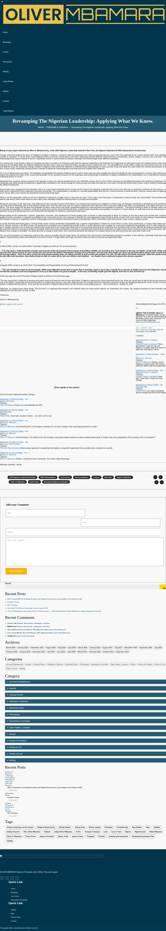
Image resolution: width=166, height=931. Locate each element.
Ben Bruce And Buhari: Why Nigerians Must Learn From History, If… (41, 630)
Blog (12, 913)
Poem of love (30, 836)
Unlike (162, 354)
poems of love (77, 836)
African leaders (65, 827)
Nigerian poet (140, 832)
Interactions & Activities (99, 664)
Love (106, 832)
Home (5, 32)
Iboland (47, 832)
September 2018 (36, 647)
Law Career (15, 896)
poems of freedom (47, 836)
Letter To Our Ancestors (25, 636)
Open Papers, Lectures (119, 664)
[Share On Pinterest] (162, 482)
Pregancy (91, 836)
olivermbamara (19, 928)
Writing (5, 72)
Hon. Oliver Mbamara (32, 832)
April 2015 (71, 652)
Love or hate (116, 832)
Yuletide (10, 841)
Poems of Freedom (145, 664)
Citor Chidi (140, 330)
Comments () (17, 142)
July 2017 (118, 647)
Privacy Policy (16, 917)
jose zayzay (11, 633)
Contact (6, 101)
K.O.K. (78, 832)
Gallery (6, 91)
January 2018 (95, 647)
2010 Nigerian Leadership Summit (22, 477)
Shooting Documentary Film (143, 836)
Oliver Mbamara (155, 832)
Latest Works (8, 81)
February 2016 (11, 652)
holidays (156, 827)
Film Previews (12, 605)
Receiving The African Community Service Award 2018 (27, 608)
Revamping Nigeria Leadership (56, 482)
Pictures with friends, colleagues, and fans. (33, 623)
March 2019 (10, 647)
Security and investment (118, 836)
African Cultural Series (46, 827)
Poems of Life (160, 664)
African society (95, 827)
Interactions (7, 62)
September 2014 (122, 652)
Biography (7, 42)
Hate (148, 827)
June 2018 (72, 647)
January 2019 (23, 647)
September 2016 (145, 647)
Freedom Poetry (13, 602)
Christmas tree (122, 827)
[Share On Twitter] (161, 477)
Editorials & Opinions (55, 664)
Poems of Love (11, 668)
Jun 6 (28, 142)
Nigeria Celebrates (124, 477)
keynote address (81, 477)
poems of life (63, 836)
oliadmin (10, 623)
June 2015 (61, 652)
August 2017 (107, 647)
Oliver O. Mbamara (18, 482)
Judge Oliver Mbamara (63, 832)
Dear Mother (137, 827)
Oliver (9, 630)
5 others (147, 331)
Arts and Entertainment (14, 664)
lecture (96, 477)
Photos (133, 664)
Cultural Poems (39, 664)
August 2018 (50, 647)
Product (101, 836)
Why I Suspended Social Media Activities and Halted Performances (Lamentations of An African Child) (44, 599)
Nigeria (128, 832)
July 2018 (61, 647)
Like (137, 328)
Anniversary (65, 477)
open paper (34, 482)
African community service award (20, 827)
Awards (28, 664)
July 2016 (158, 647)
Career (5, 52)
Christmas (108, 827)
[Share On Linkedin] (156, 482)
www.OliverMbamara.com (149, 322)
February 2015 (95, 652)
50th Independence (48, 477)
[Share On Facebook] (155, 477)
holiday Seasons (13, 832)
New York (108, 477)
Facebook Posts (71, 664)
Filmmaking (84, 664)
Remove (139, 342)
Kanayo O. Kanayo (92, 832)
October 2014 (108, 652)
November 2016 (131, 647)
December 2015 (39, 652)
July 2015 (51, 652)
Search (8, 583)
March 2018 (82, 647)
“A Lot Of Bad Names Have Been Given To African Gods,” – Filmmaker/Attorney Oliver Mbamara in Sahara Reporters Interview (54, 611)
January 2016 (25, 652)
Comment (144, 328)
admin (5, 142)
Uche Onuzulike (150, 330)
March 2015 (82, 652)
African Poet (80, 827)
